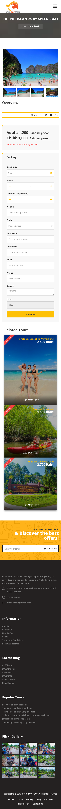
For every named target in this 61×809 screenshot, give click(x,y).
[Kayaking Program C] (30, 412)
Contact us (7, 629)
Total (9, 299)
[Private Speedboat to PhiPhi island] (30, 343)
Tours (20, 799)
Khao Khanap (8, 683)
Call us (5, 636)
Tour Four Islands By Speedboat (17, 708)
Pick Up (10, 206)
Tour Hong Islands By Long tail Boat (19, 722)
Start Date (12, 167)
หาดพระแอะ (7, 672)
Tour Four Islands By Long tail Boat (18, 711)
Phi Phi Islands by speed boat (15, 704)
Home (23, 26)
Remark (10, 286)
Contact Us (38, 803)
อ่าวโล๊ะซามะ (7, 665)
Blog (39, 799)
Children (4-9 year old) (17, 193)
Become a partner (10, 643)
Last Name (12, 246)
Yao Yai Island (8, 679)
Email (9, 259)
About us (6, 626)
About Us (48, 799)
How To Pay (7, 633)
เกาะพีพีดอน (7, 676)
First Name (12, 233)
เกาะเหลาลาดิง (8, 669)
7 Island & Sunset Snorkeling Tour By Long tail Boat (26, 715)
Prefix (9, 220)
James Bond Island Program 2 (16, 718)
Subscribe (51, 548)
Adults (10, 180)
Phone (10, 273)
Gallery (29, 799)
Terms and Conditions (12, 640)
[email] (51, 173)
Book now (31, 314)
